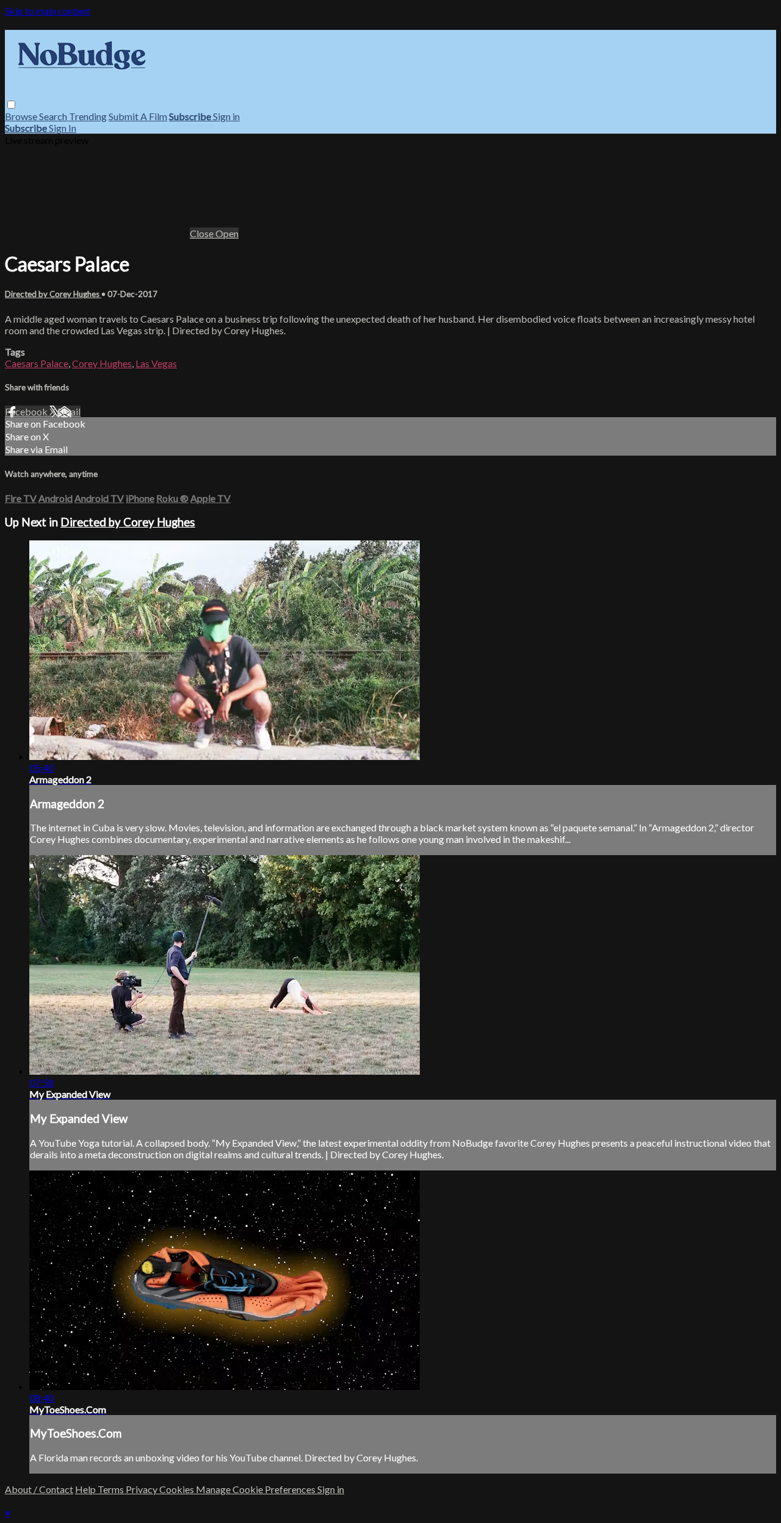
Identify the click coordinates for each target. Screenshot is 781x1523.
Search (54, 116)
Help (86, 1489)
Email (69, 411)
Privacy (142, 1489)
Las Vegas (156, 363)
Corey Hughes (102, 363)
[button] (11, 105)
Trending (88, 116)
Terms (112, 1489)
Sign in (226, 116)
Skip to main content (47, 10)
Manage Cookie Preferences (256, 1489)
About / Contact (39, 1489)
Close (202, 233)
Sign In (62, 128)
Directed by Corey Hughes (53, 294)
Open (227, 233)
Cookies (177, 1489)
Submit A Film (138, 116)
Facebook (27, 411)
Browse (22, 116)
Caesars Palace (36, 363)
